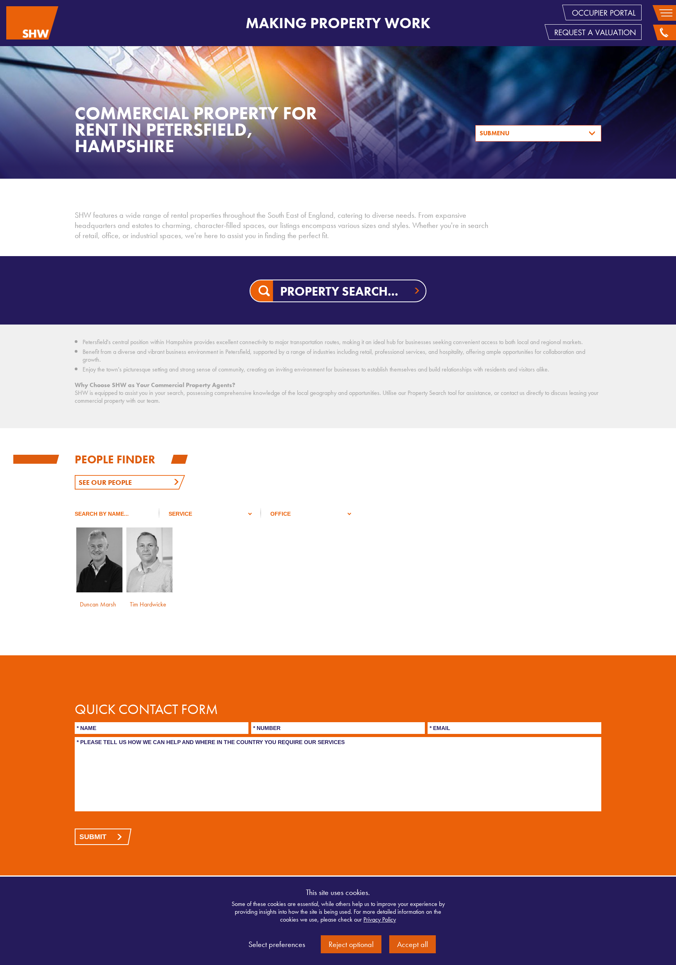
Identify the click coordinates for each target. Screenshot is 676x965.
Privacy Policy (379, 919)
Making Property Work (338, 23)
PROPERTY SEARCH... (339, 291)
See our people (105, 482)
